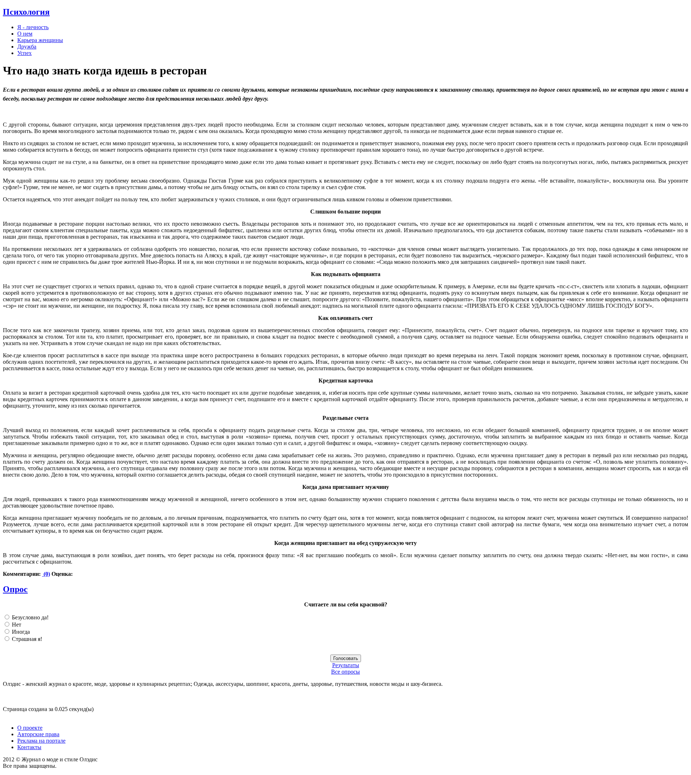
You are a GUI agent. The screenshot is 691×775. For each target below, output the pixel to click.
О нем (24, 34)
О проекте (29, 728)
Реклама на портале (41, 741)
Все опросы (345, 672)
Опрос (15, 589)
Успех (24, 53)
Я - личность (33, 27)
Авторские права (38, 734)
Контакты (29, 747)
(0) (46, 574)
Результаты (345, 665)
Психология (26, 12)
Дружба (26, 46)
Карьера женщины (40, 40)
